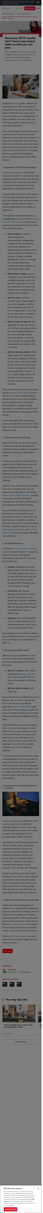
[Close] (38, 1188)
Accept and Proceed (10, 1209)
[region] (21, 1199)
